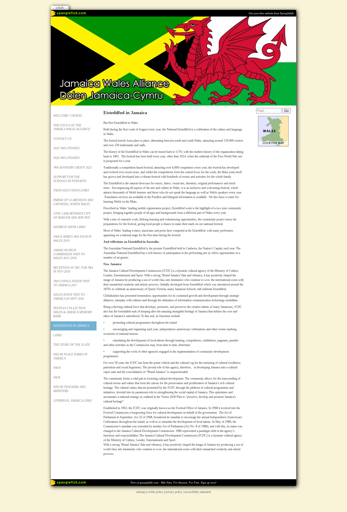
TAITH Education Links (71, 190)
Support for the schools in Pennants (69, 179)
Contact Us (62, 139)
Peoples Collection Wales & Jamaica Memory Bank (72, 312)
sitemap (140, 492)
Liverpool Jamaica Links (72, 400)
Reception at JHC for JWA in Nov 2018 (73, 270)
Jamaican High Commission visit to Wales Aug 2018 (69, 254)
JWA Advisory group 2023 (72, 167)
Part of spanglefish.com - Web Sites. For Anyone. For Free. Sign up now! (173, 482)
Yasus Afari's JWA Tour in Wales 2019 (72, 239)
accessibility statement (197, 492)
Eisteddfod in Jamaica (71, 325)
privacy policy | (174, 492)
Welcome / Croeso (67, 115)
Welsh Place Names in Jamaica (70, 356)
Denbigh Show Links (69, 227)
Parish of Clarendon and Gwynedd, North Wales (73, 202)
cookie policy (155, 492)
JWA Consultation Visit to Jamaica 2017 (71, 283)
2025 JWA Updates (66, 148)
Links (57, 335)
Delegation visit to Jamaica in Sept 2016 (69, 296)
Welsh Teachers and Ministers (69, 389)
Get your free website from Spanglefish (271, 13)
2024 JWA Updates (66, 158)
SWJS (56, 377)
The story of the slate (71, 345)
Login (60, 7)
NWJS (57, 368)
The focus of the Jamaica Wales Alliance (71, 127)
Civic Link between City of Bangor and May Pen (71, 215)
